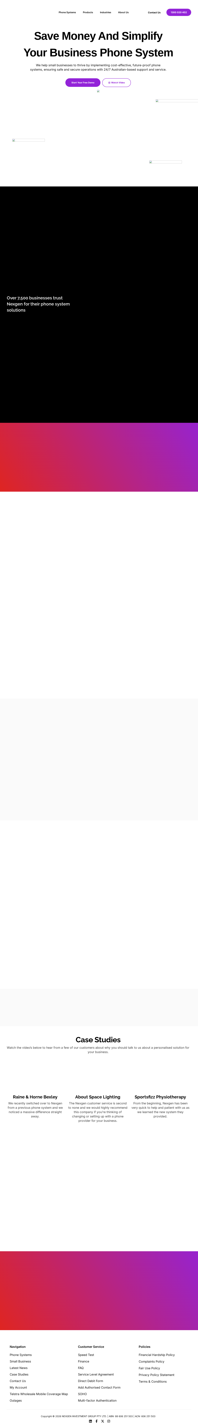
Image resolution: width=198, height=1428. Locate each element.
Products (88, 12)
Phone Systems (67, 12)
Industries (105, 12)
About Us (123, 12)
